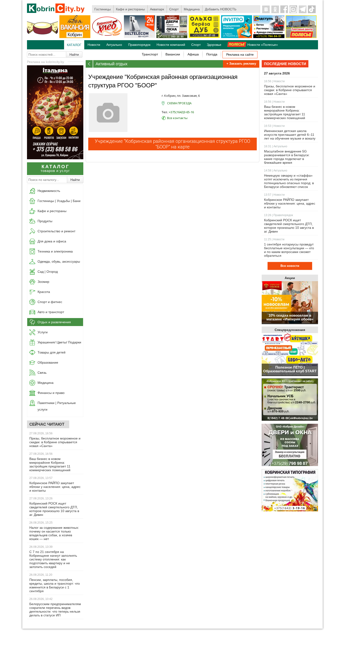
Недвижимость (49, 191)
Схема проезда (179, 103)
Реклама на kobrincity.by (45, 62)
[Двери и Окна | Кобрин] (171, 37)
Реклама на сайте (240, 54)
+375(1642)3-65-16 (181, 112)
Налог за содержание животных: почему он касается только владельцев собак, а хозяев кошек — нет (54, 533)
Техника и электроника (55, 251)
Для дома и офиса (52, 241)
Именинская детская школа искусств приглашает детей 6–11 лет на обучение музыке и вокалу (289, 134)
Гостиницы (102, 9)
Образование (48, 362)
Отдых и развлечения (54, 322)
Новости (94, 45)
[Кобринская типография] (290, 490)
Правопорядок (139, 45)
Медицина (192, 9)
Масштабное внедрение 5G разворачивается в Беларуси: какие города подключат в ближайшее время (287, 156)
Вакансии (172, 54)
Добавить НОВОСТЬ (220, 9)
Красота (44, 292)
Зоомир (43, 282)
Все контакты (177, 118)
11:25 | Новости (274, 239)
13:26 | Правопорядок (278, 215)
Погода (211, 54)
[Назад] (89, 64)
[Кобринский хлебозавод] (107, 37)
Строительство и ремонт (56, 231)
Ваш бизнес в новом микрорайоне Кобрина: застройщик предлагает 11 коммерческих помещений (49, 464)
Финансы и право (51, 393)
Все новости (289, 266)
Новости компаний (171, 45)
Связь (42, 372)
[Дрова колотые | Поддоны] (204, 37)
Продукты (45, 221)
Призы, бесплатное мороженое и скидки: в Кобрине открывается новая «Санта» (54, 442)
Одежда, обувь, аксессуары (59, 261)
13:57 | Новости (274, 194)
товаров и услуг (55, 168)
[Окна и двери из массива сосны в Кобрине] (290, 445)
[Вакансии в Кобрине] (74, 37)
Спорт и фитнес (50, 302)
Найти (74, 54)
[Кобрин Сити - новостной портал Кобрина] (56, 9)
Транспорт (150, 54)
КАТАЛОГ (74, 45)
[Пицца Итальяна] (55, 158)
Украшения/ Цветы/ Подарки (59, 342)
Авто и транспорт (51, 312)
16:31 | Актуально (275, 146)
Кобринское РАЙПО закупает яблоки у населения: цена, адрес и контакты (54, 486)
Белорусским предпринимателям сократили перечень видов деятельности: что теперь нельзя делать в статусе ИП (55, 609)
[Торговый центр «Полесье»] (301, 37)
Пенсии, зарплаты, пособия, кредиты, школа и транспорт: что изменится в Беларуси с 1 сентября (54, 585)
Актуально (114, 45)
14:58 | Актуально (275, 170)
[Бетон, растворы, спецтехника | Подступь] (268, 37)
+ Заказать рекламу (241, 63)
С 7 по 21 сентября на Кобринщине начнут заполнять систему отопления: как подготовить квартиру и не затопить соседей (53, 559)
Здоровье (214, 45)
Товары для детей (51, 352)
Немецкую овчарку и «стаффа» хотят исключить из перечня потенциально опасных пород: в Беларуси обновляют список (289, 181)
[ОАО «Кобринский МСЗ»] (42, 37)
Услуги (43, 332)
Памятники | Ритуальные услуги (57, 406)
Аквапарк (157, 9)
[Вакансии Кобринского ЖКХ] (290, 399)
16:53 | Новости (274, 126)
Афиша (193, 54)
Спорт (174, 9)
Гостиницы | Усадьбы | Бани (59, 201)
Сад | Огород (48, 271)
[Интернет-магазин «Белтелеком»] (139, 37)
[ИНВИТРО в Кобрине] (236, 37)
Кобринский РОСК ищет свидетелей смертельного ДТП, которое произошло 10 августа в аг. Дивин (54, 509)
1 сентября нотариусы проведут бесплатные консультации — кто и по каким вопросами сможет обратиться (289, 249)
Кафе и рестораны (130, 9)
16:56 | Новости (274, 81)
